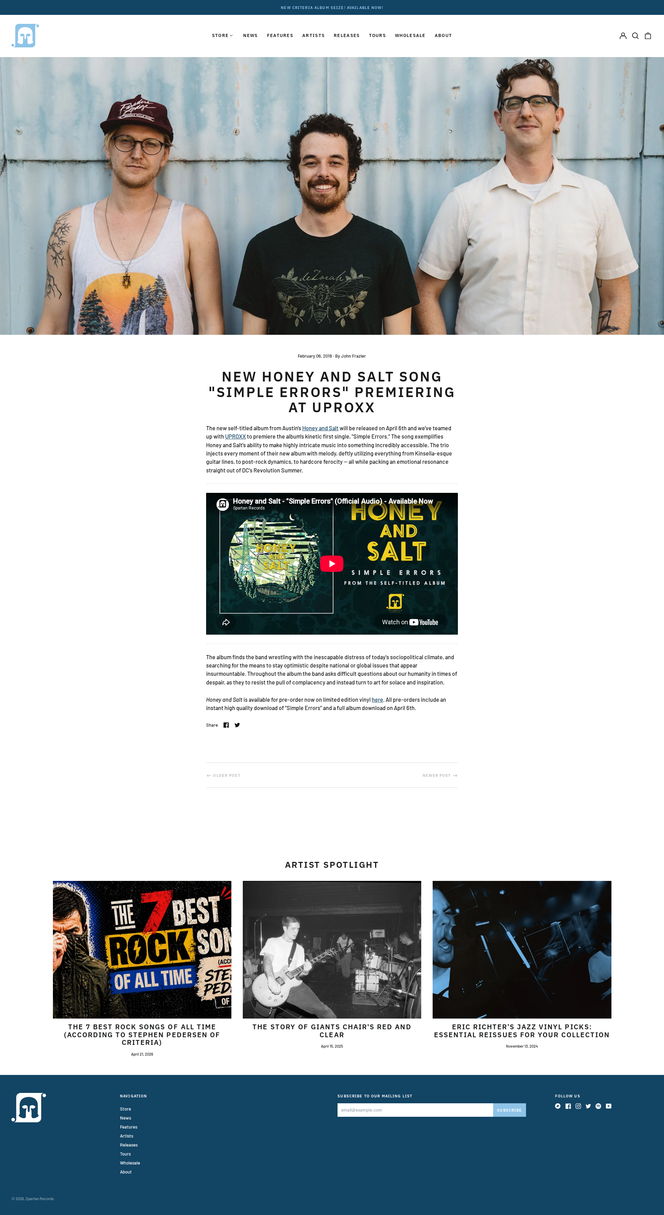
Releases (347, 35)
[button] (635, 35)
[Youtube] (608, 1106)
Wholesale (410, 35)
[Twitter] (588, 1106)
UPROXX (235, 436)
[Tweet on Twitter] (237, 725)
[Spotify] (598, 1106)
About (443, 35)
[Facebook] (568, 1106)
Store (125, 1109)
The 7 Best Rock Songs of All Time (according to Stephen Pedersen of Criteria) (142, 1034)
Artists (313, 35)
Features (280, 35)
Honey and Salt (320, 428)
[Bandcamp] (558, 1106)
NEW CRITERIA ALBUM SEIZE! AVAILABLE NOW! (332, 7)
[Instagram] (578, 1106)
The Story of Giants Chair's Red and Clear (331, 1030)
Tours (377, 35)
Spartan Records (40, 1198)
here (377, 699)
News (250, 35)
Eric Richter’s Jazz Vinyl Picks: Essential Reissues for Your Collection (522, 1030)
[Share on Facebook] (226, 725)
